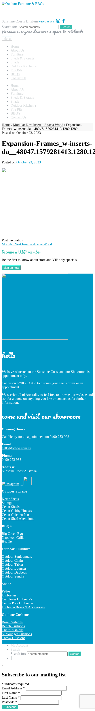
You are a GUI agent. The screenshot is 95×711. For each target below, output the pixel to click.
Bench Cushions (13, 626)
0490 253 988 (46, 21)
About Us (17, 50)
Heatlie (7, 541)
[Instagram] (58, 21)
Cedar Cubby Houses (17, 511)
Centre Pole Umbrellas (17, 603)
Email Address (13, 688)
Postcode (9, 702)
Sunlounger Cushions (17, 634)
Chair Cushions (12, 630)
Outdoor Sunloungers (17, 556)
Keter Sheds (10, 499)
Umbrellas (9, 595)
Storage (7, 503)
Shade (15, 62)
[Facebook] (63, 21)
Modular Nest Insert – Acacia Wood (38, 125)
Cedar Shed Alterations (18, 518)
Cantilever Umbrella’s (17, 599)
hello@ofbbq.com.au (16, 448)
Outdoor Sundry (13, 576)
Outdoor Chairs (12, 560)
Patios (6, 591)
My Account (19, 645)
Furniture (17, 54)
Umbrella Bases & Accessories (23, 607)
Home (15, 46)
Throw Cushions (13, 638)
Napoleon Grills (13, 537)
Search (65, 27)
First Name (11, 693)
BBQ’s (15, 74)
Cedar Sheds (10, 507)
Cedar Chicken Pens (16, 515)
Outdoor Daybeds (14, 572)
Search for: (9, 27)
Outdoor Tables (12, 564)
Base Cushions (12, 622)
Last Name (11, 697)
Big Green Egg (12, 533)
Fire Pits (16, 70)
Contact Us (18, 78)
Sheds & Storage (22, 58)
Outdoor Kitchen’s (23, 66)
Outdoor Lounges (14, 568)
